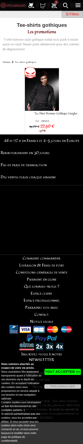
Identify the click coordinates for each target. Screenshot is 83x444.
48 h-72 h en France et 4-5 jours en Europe (41, 140)
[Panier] (54, 5)
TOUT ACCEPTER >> (62, 371)
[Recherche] (66, 5)
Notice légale (41, 321)
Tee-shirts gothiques (25, 62)
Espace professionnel (42, 300)
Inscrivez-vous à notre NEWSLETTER (41, 357)
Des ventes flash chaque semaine (28, 177)
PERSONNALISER (62, 386)
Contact (41, 314)
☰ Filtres (72, 14)
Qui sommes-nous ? (41, 286)
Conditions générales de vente (41, 272)
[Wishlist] (43, 5)
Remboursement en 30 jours (25, 153)
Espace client (41, 293)
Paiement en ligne (41, 279)
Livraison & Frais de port (41, 265)
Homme (7, 62)
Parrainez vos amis (41, 307)
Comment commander (41, 258)
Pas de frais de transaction (24, 165)
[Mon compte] (31, 5)
